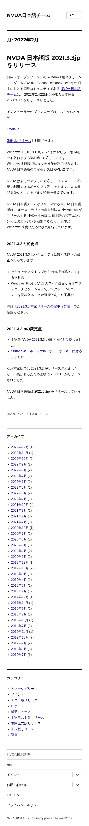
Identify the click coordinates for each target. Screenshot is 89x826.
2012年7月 (19, 654)
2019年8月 (19, 574)
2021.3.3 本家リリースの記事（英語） (45, 306)
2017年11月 (19, 603)
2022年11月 (19, 453)
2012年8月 (19, 649)
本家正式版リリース (26, 723)
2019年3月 (19, 585)
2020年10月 (20, 528)
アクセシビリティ (24, 688)
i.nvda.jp (13, 129)
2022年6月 (19, 481)
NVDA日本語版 (18, 755)
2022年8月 (19, 470)
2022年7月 (19, 476)
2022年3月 (19, 493)
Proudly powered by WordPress (53, 818)
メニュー (74, 15)
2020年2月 (19, 551)
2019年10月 (20, 568)
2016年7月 (19, 614)
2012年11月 (19, 631)
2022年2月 (19, 499)
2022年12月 (20, 447)
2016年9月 (19, 608)
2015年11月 (19, 620)
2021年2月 (19, 522)
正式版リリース (38, 413)
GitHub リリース (19, 140)
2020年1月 (19, 556)
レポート (17, 706)
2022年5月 (19, 487)
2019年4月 (19, 579)
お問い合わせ (17, 785)
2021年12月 (20, 505)
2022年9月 (19, 464)
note (11, 765)
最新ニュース (21, 712)
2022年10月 (20, 458)
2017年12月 (20, 597)
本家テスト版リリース (27, 717)
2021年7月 (19, 516)
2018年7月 (19, 591)
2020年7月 (19, 533)
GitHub (13, 795)
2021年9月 (19, 510)
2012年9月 (19, 643)
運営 (14, 735)
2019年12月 (20, 562)
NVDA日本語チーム (29, 15)
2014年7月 (19, 626)
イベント (17, 694)
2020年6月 (19, 539)
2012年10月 (20, 637)
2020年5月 (19, 545)
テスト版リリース (24, 700)
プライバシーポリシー (23, 805)
